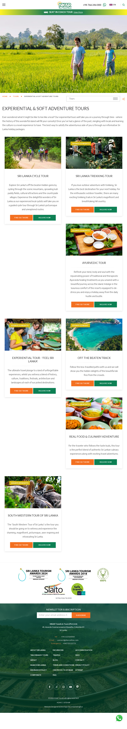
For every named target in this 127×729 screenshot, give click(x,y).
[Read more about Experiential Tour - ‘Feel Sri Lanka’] (33, 334)
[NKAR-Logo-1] (64, 4)
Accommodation (83, 650)
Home (4, 96)
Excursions (58, 650)
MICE (77, 655)
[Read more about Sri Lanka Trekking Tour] (94, 153)
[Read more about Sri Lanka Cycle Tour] (33, 153)
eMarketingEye (77, 707)
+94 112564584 (67, 637)
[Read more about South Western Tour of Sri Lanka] (33, 492)
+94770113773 (69, 643)
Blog (55, 660)
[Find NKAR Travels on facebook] (50, 687)
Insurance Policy (38, 670)
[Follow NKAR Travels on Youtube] (71, 687)
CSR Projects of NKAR (63, 670)
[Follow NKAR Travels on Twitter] (57, 687)
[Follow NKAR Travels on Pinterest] (77, 687)
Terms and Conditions (63, 665)
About (33, 660)
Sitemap (79, 670)
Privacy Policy (82, 665)
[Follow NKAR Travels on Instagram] (64, 687)
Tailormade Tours (39, 655)
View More (78, 12)
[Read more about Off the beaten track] (94, 334)
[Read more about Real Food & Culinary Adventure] (94, 413)
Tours (16, 96)
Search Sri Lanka (38, 665)
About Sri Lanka (38, 650)
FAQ (54, 675)
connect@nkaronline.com (68, 640)
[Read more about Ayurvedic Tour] (94, 240)
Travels (56, 655)
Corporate (35, 675)
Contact (79, 660)
